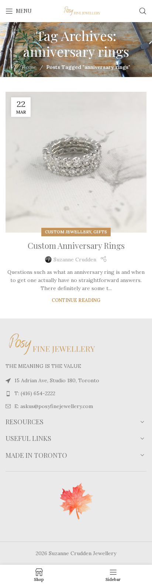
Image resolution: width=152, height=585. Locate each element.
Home (29, 67)
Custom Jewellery (68, 231)
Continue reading (76, 300)
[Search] (142, 11)
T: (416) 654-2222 (34, 393)
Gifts (100, 231)
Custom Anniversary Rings (76, 245)
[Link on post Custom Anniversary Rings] (76, 162)
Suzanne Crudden (74, 259)
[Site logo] (76, 10)
